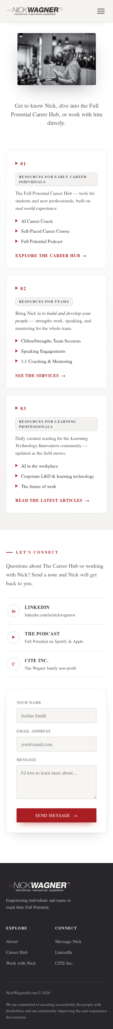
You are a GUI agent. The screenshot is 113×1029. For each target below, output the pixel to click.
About (12, 941)
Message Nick (68, 941)
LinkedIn (63, 952)
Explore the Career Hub (51, 255)
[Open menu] (101, 11)
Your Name (29, 702)
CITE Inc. (64, 963)
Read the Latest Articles (52, 500)
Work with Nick (21, 963)
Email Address (34, 731)
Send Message (56, 815)
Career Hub (17, 952)
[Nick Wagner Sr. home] (35, 11)
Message (26, 759)
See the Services (40, 375)
